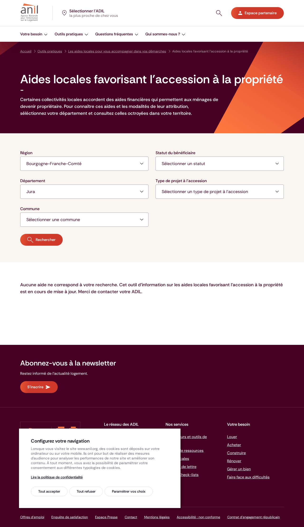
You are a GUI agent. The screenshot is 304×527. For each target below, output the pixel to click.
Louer (232, 436)
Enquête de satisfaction (69, 517)
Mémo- (182, 474)
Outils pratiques (50, 51)
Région (26, 152)
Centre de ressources (185, 450)
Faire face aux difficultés (248, 477)
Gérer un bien (239, 469)
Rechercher (46, 239)
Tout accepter (49, 491)
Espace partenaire (261, 12)
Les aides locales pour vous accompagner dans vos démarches (117, 51)
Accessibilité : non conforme (198, 517)
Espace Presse (106, 517)
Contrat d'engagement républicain (253, 517)
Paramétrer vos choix (128, 491)
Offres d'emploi (32, 517)
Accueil (25, 51)
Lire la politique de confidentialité (57, 477)
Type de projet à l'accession (181, 180)
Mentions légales (157, 517)
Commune (30, 208)
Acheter (234, 444)
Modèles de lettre (181, 466)
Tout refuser (86, 491)
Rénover (234, 460)
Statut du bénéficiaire (175, 152)
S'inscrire (35, 386)
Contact (131, 517)
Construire (236, 452)
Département (32, 180)
